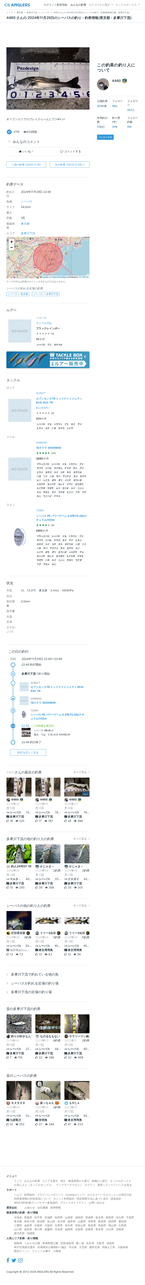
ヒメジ (70, 492)
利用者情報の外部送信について (32, 1198)
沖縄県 (31, 1233)
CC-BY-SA (84, 277)
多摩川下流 (28, 233)
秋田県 (59, 1217)
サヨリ (46, 492)
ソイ (45, 476)
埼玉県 (120, 1217)
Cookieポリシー (75, 1194)
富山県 (51, 1221)
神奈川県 (29, 1221)
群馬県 (110, 1217)
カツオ (65, 488)
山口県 (18, 1229)
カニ (39, 496)
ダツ (60, 480)
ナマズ (68, 468)
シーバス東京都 (18, 293)
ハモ (47, 560)
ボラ (54, 480)
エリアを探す (50, 1180)
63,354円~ (43, 407)
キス (69, 472)
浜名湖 (90, 1243)
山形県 (69, 1217)
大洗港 (83, 1247)
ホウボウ (79, 484)
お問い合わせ (97, 1202)
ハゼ (39, 476)
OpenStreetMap (59, 277)
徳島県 (28, 1229)
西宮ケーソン (22, 1251)
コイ (56, 472)
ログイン (90, 1184)
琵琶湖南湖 (67, 1243)
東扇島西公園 (50, 1243)
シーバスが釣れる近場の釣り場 (35, 983)
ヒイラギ (41, 488)
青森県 (28, 1217)
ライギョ (58, 468)
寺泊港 (73, 1247)
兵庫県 (59, 1225)
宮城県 (48, 1217)
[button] (11, 242)
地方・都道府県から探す (74, 1180)
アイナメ (67, 476)
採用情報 (55, 1207)
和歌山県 (80, 1225)
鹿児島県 (19, 1233)
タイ (73, 424)
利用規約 (29, 1194)
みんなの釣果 (78, 4)
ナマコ (57, 496)
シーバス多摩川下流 (45, 293)
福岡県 (69, 1229)
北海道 (18, 1217)
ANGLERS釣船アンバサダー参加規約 (36, 1202)
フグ (84, 492)
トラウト (58, 424)
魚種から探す (100, 1180)
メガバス (41, 317)
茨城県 (89, 1217)
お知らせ (30, 1207)
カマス (61, 428)
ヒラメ (40, 428)
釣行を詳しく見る (28, 752)
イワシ (70, 484)
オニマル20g (44, 323)
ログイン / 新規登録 (55, 4)
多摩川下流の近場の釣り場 (31, 992)
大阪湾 (100, 1243)
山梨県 (82, 1221)
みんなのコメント (26, 142)
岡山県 (112, 1225)
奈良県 (69, 1225)
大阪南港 (122, 1247)
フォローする (105, 137)
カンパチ (51, 484)
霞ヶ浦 (80, 1243)
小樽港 (57, 1251)
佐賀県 (79, 1229)
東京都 (25, 223)
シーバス (26, 201)
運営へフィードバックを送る (114, 1184)
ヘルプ (18, 1194)
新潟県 (41, 1221)
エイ (73, 488)
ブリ (49, 344)
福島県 (79, 1217)
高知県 (59, 1229)
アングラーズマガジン (69, 1184)
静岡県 (112, 1221)
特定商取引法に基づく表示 (92, 1198)
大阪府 (48, 1225)
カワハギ (77, 480)
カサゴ (48, 472)
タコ (75, 476)
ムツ (58, 488)
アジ (80, 424)
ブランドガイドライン (73, 1202)
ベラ (78, 492)
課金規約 (116, 1198)
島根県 (102, 1225)
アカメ (46, 564)
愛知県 (122, 1221)
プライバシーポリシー (50, 1194)
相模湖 (18, 1243)
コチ (47, 428)
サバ (58, 476)
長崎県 (89, 1229)
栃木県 (99, 1217)
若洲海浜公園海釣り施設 (51, 1247)
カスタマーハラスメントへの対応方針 (109, 1194)
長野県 (92, 1221)
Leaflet (45, 277)
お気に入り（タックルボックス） (34, 1184)
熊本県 (99, 1229)
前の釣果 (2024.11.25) (26, 164)
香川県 (38, 1229)
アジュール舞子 (41, 1251)
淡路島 (110, 1243)
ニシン (81, 488)
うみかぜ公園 (32, 1243)
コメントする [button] (72, 151)
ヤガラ (50, 488)
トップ (18, 1180)
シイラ (70, 428)
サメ (54, 492)
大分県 (110, 1229)
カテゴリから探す (99, 4)
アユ (82, 552)
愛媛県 (48, 1229)
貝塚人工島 (108, 1247)
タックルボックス (126, 4)
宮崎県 (120, 1229)
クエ (39, 492)
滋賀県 (28, 1225)
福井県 (72, 1221)
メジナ (68, 480)
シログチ (41, 484)
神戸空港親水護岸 (24, 1247)
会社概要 (42, 1207)
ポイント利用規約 (63, 1198)
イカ (49, 424)
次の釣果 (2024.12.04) (70, 164)
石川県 (61, 1221)
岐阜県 (102, 1221)
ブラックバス (43, 464)
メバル (48, 468)
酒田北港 (94, 1247)
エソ (39, 480)
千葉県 (130, 1217)
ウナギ (61, 492)
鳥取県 (92, 1225)
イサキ (80, 556)
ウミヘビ (47, 496)
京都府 (38, 1225)
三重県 (18, 1225)
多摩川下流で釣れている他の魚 (35, 974)
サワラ (40, 468)
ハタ (54, 428)
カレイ (61, 484)
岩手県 (38, 1217)
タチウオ (58, 344)
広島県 (122, 1225)
